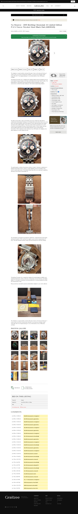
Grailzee (39, 6)
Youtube (59, 503)
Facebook (59, 500)
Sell (47, 5)
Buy (52, 5)
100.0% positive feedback (57, 84)
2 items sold (54, 82)
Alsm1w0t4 (35, 488)
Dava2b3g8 (36, 436)
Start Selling (37, 503)
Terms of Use (49, 500)
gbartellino (36, 419)
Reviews (36, 505)
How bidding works (15, 407)
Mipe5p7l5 (36, 465)
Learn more (58, 132)
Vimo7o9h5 (35, 482)
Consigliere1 (36, 416)
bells (35, 473)
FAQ (46, 501)
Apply (73, 1)
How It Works (20, 5)
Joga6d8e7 (56, 80)
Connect (58, 5)
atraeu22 (36, 459)
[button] (54, 53)
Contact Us (48, 503)
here (39, 20)
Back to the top (11, 507)
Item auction (24, 407)
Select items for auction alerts (38, 15)
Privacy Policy (49, 498)
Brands (29, 5)
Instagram (60, 498)
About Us (36, 498)
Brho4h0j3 (35, 485)
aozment (36, 453)
